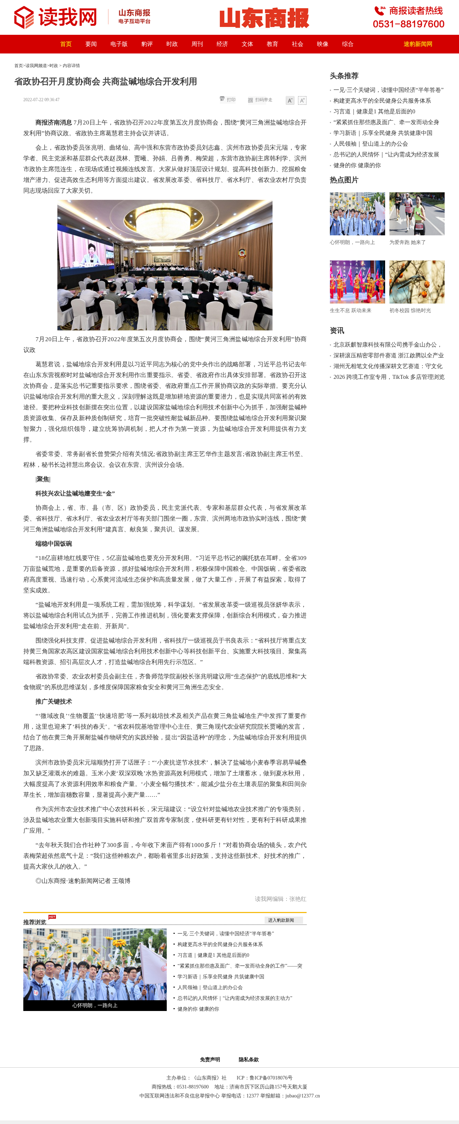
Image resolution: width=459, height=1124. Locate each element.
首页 (66, 44)
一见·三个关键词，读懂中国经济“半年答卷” (226, 933)
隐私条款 (249, 1059)
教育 (272, 44)
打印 (231, 99)
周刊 (197, 44)
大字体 (302, 101)
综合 (348, 44)
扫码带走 (264, 99)
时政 (172, 44)
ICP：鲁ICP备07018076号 (265, 1078)
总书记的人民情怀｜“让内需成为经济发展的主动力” (235, 998)
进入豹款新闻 (281, 920)
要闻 (91, 44)
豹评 (147, 44)
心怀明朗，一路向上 (95, 1005)
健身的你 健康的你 (198, 1009)
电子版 (119, 44)
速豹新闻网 (418, 44)
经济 (222, 44)
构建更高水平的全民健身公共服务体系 (220, 944)
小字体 (290, 101)
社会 (297, 44)
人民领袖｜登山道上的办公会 (210, 987)
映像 (322, 44)
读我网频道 (36, 65)
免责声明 (211, 1059)
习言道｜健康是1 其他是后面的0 (213, 955)
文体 (247, 44)
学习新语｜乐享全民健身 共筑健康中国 (221, 976)
